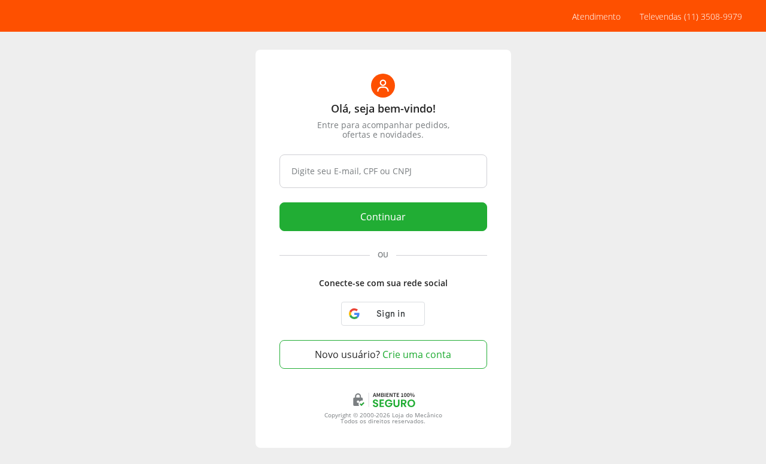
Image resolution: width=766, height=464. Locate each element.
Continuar (383, 216)
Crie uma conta (383, 354)
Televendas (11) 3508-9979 (691, 16)
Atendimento (596, 16)
